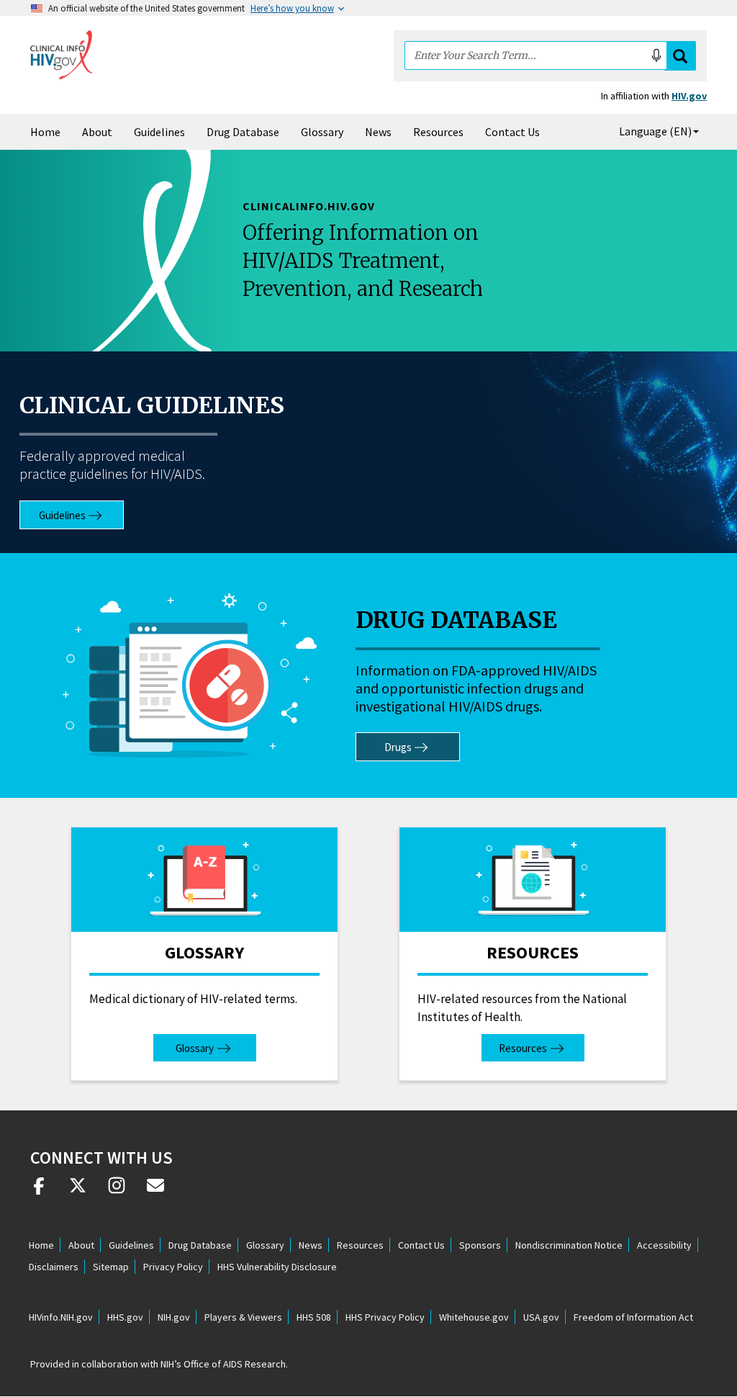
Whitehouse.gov (474, 1317)
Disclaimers (53, 1266)
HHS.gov (125, 1317)
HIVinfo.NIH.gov (61, 1317)
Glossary (322, 132)
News (378, 132)
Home (45, 132)
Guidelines (159, 132)
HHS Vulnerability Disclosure (277, 1266)
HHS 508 (314, 1317)
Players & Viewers (243, 1317)
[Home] (61, 54)
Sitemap (111, 1266)
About (97, 132)
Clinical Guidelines (151, 405)
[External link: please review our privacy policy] (39, 1191)
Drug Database (243, 132)
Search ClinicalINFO (680, 56)
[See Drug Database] (189, 675)
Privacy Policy (173, 1266)
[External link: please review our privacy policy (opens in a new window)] (77, 1191)
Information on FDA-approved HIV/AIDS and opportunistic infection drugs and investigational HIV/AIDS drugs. (476, 688)
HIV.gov (689, 95)
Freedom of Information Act (633, 1317)
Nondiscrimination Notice (569, 1245)
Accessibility (664, 1245)
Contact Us (512, 132)
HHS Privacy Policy (385, 1317)
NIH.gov (174, 1317)
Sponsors (480, 1245)
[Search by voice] (656, 55)
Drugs (398, 747)
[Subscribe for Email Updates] (155, 1191)
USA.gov (541, 1317)
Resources (438, 132)
